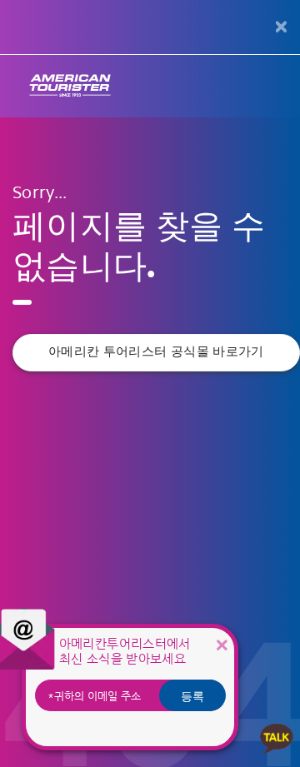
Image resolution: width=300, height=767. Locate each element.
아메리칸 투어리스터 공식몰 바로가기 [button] (156, 352)
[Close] (222, 645)
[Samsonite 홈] (70, 86)
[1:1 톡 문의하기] (276, 737)
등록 (192, 695)
